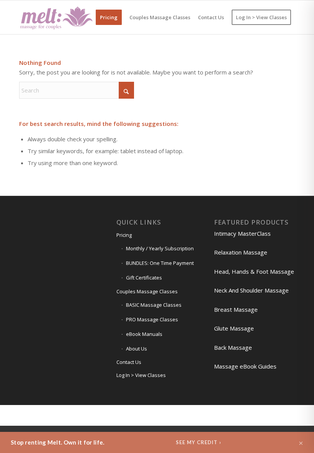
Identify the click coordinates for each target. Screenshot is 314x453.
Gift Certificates (144, 277)
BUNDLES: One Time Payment (160, 263)
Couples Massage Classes (147, 291)
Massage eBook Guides (245, 366)
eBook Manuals (144, 334)
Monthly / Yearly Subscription (160, 248)
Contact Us (128, 362)
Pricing (124, 234)
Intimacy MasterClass (242, 233)
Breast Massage (236, 309)
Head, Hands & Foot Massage (254, 271)
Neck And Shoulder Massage (251, 290)
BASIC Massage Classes (154, 304)
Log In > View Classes (141, 375)
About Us (136, 348)
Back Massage (233, 347)
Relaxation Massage (240, 252)
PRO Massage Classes (152, 319)
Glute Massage (234, 328)
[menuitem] (109, 17)
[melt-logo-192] (56, 17)
